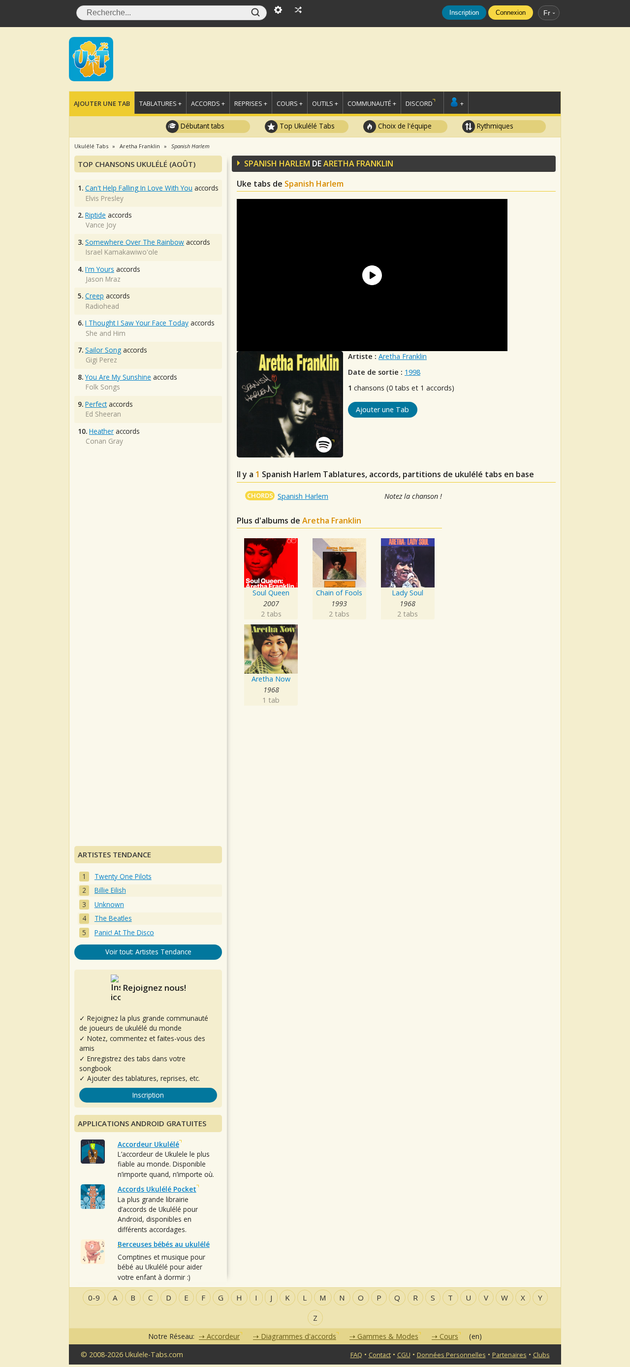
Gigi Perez (101, 359)
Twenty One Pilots (123, 876)
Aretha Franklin (402, 356)
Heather (101, 431)
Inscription (464, 12)
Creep (94, 295)
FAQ (356, 1354)
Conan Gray (104, 441)
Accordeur (223, 1336)
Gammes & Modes (387, 1336)
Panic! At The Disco (124, 932)
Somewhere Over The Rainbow (134, 242)
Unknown (109, 904)
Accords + (208, 103)
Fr (546, 13)
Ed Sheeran (103, 414)
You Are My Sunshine (118, 377)
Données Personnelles (451, 1354)
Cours (449, 1336)
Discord (419, 103)
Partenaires (509, 1354)
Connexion (511, 12)
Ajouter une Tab (102, 103)
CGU (403, 1354)
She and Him (106, 333)
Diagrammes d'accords (298, 1336)
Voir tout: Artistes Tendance (148, 951)
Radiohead (102, 306)
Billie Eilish (110, 890)
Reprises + (250, 103)
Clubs (541, 1354)
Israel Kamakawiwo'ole (122, 252)
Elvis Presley (105, 198)
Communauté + (371, 103)
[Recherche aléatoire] (298, 8)
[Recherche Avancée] (278, 8)
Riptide (95, 215)
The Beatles (113, 918)
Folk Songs (103, 386)
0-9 (94, 1297)
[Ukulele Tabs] (91, 58)
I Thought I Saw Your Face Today (137, 322)
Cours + (290, 103)
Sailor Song (103, 350)
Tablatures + (160, 103)
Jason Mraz (103, 279)
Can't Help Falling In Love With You (138, 188)
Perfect (96, 404)
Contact (380, 1354)
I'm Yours (99, 269)
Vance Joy (101, 224)
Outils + (325, 103)
